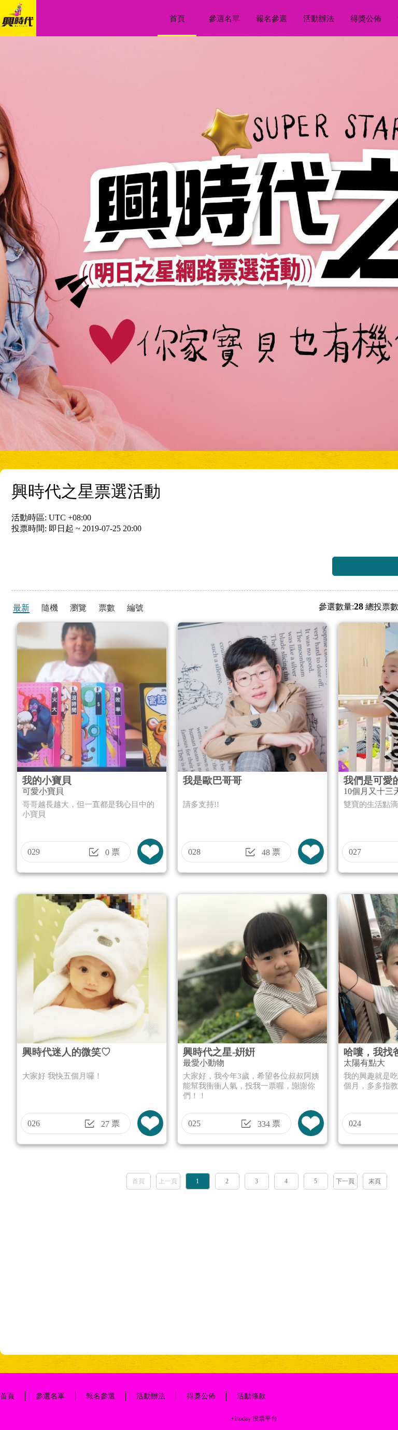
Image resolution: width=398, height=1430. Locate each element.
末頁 (374, 1181)
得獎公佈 (365, 19)
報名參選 (271, 19)
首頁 (177, 19)
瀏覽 (78, 607)
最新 (21, 607)
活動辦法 (318, 19)
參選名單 (224, 19)
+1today (241, 1418)
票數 (106, 607)
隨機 (49, 607)
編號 (135, 607)
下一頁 (345, 1181)
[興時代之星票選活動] (18, 33)
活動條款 (251, 1396)
